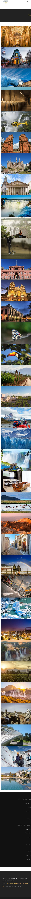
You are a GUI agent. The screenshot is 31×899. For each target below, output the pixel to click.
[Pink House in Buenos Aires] (16, 265)
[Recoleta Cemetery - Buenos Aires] (16, 540)
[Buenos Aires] (16, 180)
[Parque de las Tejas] (16, 730)
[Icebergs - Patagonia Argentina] (16, 603)
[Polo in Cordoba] (16, 709)
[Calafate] (16, 74)
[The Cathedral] (16, 32)
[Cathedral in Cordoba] (16, 286)
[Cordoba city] (16, 625)
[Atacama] (16, 519)
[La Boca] (16, 53)
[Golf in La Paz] (16, 244)
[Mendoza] (16, 95)
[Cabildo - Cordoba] (16, 307)
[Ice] (16, 434)
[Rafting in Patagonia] (16, 413)
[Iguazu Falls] (16, 117)
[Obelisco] (16, 582)
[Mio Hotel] (16, 476)
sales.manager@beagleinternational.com (17, 883)
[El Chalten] (16, 752)
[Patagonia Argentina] (16, 498)
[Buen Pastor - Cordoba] (16, 159)
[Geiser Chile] (16, 688)
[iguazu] (16, 561)
